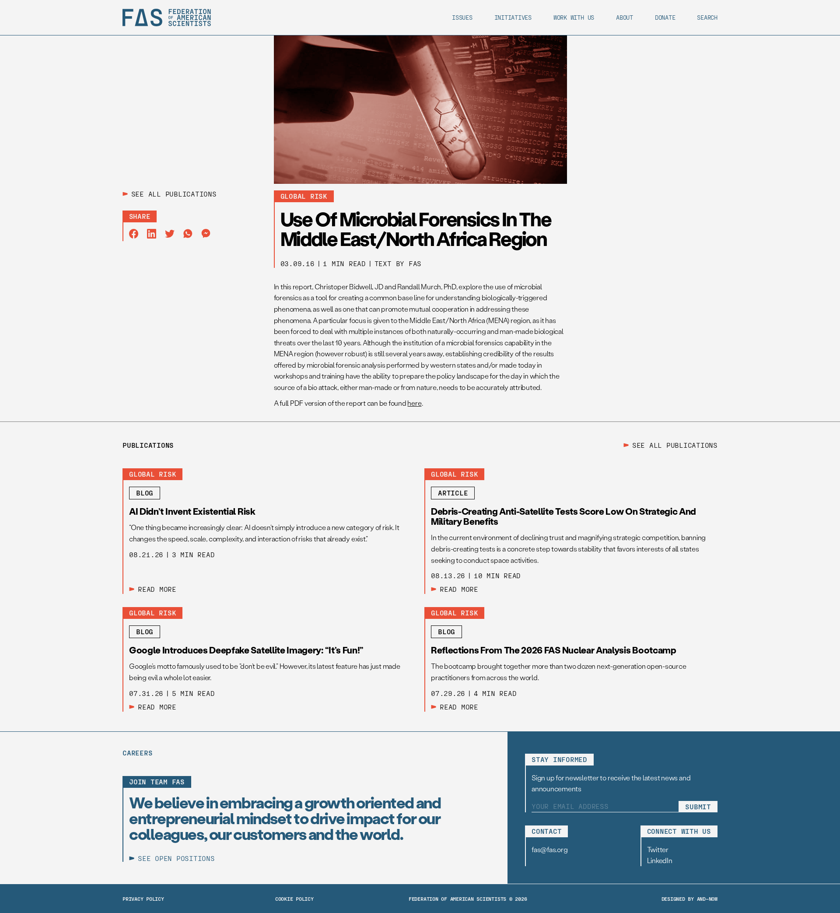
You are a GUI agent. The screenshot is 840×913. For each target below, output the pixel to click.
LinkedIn (659, 860)
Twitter (657, 849)
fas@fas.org (549, 849)
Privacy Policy (143, 898)
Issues (462, 17)
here (414, 402)
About (624, 17)
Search (707, 17)
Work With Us (573, 17)
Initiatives (513, 17)
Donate (665, 17)
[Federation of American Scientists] (166, 17)
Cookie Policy (294, 898)
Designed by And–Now (690, 898)
